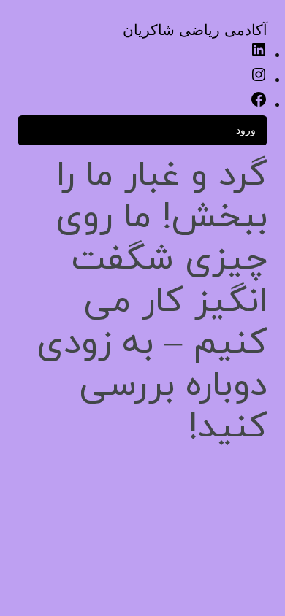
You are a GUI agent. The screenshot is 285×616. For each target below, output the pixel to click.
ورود (246, 129)
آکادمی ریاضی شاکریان (195, 30)
